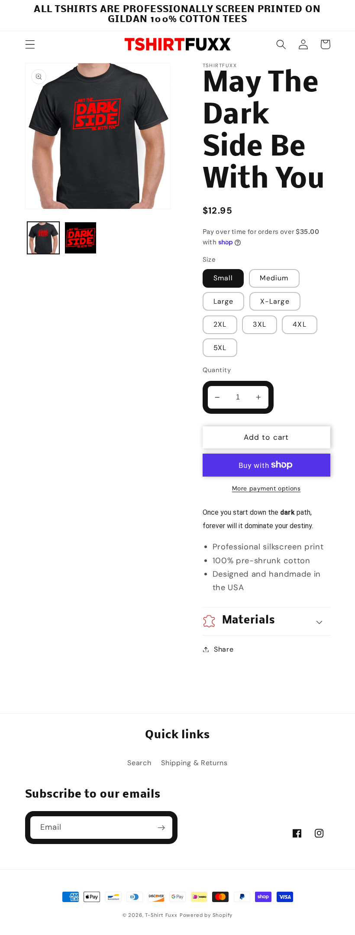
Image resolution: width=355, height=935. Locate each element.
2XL (219, 324)
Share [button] (223, 649)
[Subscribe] (161, 827)
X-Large (275, 301)
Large (223, 301)
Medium (274, 277)
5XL (219, 347)
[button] (30, 44)
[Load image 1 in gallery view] (43, 238)
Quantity (217, 370)
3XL (259, 324)
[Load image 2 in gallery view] (81, 238)
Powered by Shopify (206, 915)
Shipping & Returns (194, 762)
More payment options (266, 488)
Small (223, 277)
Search (139, 762)
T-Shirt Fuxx (161, 915)
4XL (299, 324)
